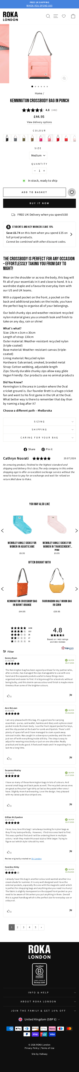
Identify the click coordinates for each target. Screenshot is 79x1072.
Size (38, 148)
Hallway (43, 1054)
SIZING (39, 421)
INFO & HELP (38, 992)
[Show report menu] (70, 696)
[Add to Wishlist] (72, 192)
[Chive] (24, 138)
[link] (22, 531)
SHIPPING (39, 429)
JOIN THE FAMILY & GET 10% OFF (38, 1010)
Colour (39, 130)
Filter (10, 652)
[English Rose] (74, 138)
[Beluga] (15, 138)
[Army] (32, 138)
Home (38, 93)
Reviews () (39, 110)
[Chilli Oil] (66, 138)
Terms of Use (47, 1048)
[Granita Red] (41, 138)
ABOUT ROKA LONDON (39, 1001)
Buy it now (39, 203)
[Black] (7, 138)
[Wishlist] (63, 16)
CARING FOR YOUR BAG (40, 437)
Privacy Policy (32, 1048)
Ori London (36, 858)
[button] (2, 531)
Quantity (39, 164)
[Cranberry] (58, 138)
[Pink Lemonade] (49, 138)
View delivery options (39, 122)
